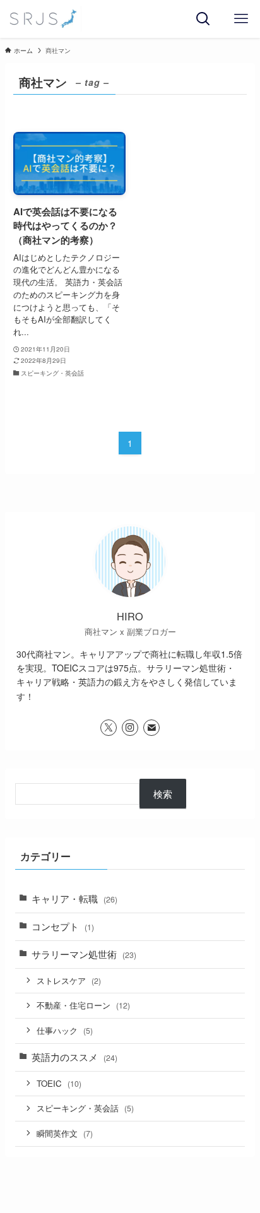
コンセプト (63, 926)
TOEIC (59, 1083)
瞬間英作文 (65, 1133)
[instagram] (130, 727)
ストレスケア (69, 980)
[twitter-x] (108, 727)
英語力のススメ (74, 1056)
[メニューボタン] (241, 19)
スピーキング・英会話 (85, 1108)
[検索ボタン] (203, 19)
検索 (162, 793)
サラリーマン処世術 (84, 954)
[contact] (151, 727)
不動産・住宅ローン (83, 1005)
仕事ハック (65, 1030)
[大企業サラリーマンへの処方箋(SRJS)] (43, 19)
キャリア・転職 (74, 898)
